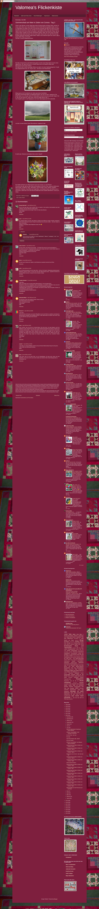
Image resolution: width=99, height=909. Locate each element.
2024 (67, 708)
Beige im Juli (68, 581)
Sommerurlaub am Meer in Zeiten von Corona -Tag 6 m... (74, 771)
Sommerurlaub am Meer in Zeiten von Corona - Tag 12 (74, 749)
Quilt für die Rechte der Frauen (74, 675)
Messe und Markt (69, 666)
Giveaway (75, 651)
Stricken (66, 686)
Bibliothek (77, 640)
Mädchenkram (71, 669)
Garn (65, 650)
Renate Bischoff (22, 205)
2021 (67, 713)
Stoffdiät (70, 685)
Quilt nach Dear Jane (26, 15)
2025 (67, 706)
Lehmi (67, 483)
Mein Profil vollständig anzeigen (71, 56)
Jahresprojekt (67, 657)
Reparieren (80, 679)
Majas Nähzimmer (70, 470)
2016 (67, 806)
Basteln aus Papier (69, 640)
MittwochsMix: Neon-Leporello (71, 303)
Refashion (70, 677)
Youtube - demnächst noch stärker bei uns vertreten (77, 353)
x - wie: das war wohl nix (77, 697)
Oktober (68, 720)
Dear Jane (81, 643)
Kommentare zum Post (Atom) (27, 397)
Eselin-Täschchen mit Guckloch (72, 374)
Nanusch (21, 310)
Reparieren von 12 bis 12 (71, 680)
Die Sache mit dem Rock (70, 383)
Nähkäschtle (68, 579)
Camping (76, 643)
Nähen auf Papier (74, 670)
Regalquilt (76, 677)
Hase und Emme (69, 520)
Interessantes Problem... (72, 762)
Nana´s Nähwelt (69, 289)
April (68, 792)
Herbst (69, 654)
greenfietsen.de (69, 373)
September (69, 722)
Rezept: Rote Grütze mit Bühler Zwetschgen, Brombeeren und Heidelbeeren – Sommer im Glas (72, 592)
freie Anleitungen (38, 15)
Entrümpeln (68, 646)
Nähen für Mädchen (72, 671)
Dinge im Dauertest (70, 644)
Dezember (69, 716)
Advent (76, 635)
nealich (20, 344)
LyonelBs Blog (69, 391)
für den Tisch (74, 694)
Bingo (82, 640)
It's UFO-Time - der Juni (71, 735)
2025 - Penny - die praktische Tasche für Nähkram (77, 486)
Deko (65, 644)
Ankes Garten (22, 245)
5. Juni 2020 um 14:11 (30, 245)
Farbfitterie (74, 647)
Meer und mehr (80, 665)
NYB (76, 669)
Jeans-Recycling (79, 658)
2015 (67, 807)
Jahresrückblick (73, 657)
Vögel (79, 689)
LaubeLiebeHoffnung (69, 616)
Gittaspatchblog (22, 297)
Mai (67, 791)
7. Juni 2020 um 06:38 (27, 344)
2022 (67, 711)
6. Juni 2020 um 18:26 (26, 325)
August (68, 724)
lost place (81, 694)
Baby (82, 638)
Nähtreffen (77, 673)
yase (20, 218)
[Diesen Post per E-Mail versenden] (32, 196)
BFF (80, 638)
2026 (67, 704)
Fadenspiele (68, 553)
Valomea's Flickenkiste (38, 7)
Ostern (82, 673)
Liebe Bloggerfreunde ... (70, 512)
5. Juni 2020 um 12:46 (26, 218)
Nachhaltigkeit (81, 669)
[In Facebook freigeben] (36, 196)
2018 (67, 802)
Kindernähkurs (67, 661)
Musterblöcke (80, 667)
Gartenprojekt (74, 650)
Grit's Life (68, 435)
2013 (67, 811)
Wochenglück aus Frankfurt (71, 365)
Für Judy (68, 736)
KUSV (71, 659)
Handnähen (67, 653)
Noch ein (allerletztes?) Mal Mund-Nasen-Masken (74, 730)
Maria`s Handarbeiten (70, 864)
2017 (67, 804)
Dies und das (75, 437)
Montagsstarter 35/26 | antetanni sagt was (74, 342)
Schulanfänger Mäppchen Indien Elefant (73, 312)
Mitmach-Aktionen (80, 666)
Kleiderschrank (74, 662)
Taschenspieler (77, 686)
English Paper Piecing (79, 644)
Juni (68, 727)
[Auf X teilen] (35, 196)
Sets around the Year (74, 683)
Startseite (16, 15)
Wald (83, 689)
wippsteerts (68, 570)
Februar (68, 796)
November (69, 718)
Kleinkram (81, 662)
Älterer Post (56, 395)
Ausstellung (76, 638)
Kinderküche (81, 659)
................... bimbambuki (71, 404)
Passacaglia (67, 674)
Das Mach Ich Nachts (70, 543)
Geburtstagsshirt (81, 650)
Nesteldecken (67, 670)
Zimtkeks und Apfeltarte (70, 617)
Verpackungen (73, 689)
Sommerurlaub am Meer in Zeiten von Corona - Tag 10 (74, 757)
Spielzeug (81, 683)
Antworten (21, 214)
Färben (77, 649)
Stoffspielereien (69, 601)
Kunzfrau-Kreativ (69, 871)
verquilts (68, 448)
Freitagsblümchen (71, 649)
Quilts (76, 675)
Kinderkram (75, 659)
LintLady (68, 320)
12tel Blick (79, 634)
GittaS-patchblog (69, 532)
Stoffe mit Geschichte (78, 685)
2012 (67, 813)
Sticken (65, 685)
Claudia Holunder (23, 280)
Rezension (75, 682)
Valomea (25, 234)
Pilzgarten (73, 674)
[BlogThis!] (33, 196)
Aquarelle (74, 321)
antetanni (68, 341)
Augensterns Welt (70, 425)
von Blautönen (75, 290)
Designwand (68, 857)
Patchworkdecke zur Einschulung (72, 417)
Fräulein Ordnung (69, 364)
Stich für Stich (75, 554)
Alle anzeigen (81, 565)
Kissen (73, 661)
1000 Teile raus (69, 634)
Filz (77, 647)
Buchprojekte (72, 641)
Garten (20, 197)
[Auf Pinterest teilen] (38, 196)
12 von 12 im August (76, 405)
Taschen (71, 686)
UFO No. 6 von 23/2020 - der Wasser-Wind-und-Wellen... (74, 743)
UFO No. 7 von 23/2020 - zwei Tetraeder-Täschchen (73, 733)
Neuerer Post (18, 395)
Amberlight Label (69, 311)
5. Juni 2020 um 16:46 (32, 280)
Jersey (65, 659)
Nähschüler (71, 673)
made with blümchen (69, 614)
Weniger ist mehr (77, 691)
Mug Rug (73, 667)
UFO (76, 688)
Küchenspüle (73, 663)
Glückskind (81, 651)
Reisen (23, 197)
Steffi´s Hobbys (69, 873)
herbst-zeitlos (69, 510)
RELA (20, 260)
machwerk (68, 497)
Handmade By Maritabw (71, 416)
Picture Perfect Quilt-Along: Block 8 (72, 624)
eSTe (20, 268)
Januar (68, 798)
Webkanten (66, 691)
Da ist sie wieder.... (70, 740)
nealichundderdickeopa (71, 332)
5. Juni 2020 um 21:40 (31, 297)
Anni (20, 325)
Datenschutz (55, 15)
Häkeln (82, 655)
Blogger (55, 899)
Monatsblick (67, 667)
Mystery (65, 669)
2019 (67, 800)
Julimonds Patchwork (70, 869)
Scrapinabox (66, 683)
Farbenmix (68, 626)
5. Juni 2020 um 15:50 (26, 268)
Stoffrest (68, 460)
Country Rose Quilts (70, 350)
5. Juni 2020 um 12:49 (33, 234)
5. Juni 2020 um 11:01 (31, 205)
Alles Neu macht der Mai (70, 462)
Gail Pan (81, 649)
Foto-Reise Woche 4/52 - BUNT (73, 738)
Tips (20, 354)
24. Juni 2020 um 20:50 (26, 354)
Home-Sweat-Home (76, 655)
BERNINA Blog (69, 623)
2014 (67, 809)
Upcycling (66, 689)
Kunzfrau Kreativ (69, 382)
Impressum (47, 15)
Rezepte (81, 682)
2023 (67, 709)
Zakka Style (73, 692)
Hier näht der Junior (75, 654)
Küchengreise (67, 663)
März (68, 794)
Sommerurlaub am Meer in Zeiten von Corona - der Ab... (74, 746)
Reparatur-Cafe (67, 679)
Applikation (78, 637)
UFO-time (82, 688)
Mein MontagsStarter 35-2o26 (71, 333)
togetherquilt (67, 695)
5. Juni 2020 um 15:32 (27, 260)
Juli (67, 725)
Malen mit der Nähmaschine (70, 665)
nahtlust (67, 302)
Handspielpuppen (74, 653)
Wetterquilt (66, 692)
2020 (67, 715)
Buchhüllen (66, 641)
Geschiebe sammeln (68, 651)
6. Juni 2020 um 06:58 (28, 310)
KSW (69, 659)
